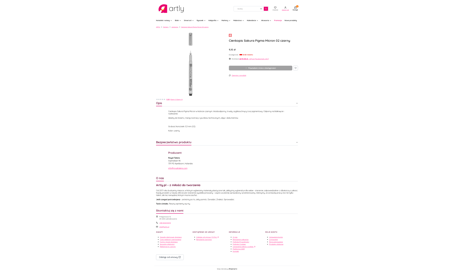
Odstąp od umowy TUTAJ (206, 237)
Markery (166, 27)
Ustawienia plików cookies (243, 247)
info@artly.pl (164, 227)
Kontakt (236, 251)
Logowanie (273, 239)
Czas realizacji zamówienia (170, 239)
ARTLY (158, 27)
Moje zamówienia (276, 242)
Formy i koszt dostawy (169, 242)
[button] (266, 9)
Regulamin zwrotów (204, 239)
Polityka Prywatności (241, 242)
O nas (235, 237)
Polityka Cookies (239, 244)
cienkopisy (174, 27)
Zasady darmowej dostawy (171, 237)
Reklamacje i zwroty (168, 247)
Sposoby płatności (167, 244)
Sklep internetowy (226, 269)
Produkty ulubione (276, 244)
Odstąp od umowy (168, 257)
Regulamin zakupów (241, 239)
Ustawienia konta (276, 237)
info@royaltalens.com (177, 168)
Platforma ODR (239, 249)
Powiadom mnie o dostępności (262, 68)
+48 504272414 (165, 223)
